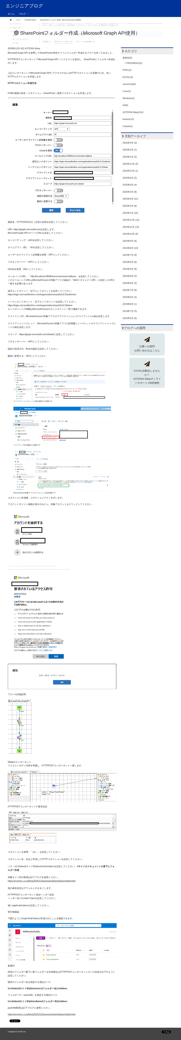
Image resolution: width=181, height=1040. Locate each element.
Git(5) (125, 105)
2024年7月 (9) (130, 255)
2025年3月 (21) (130, 199)
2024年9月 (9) (130, 241)
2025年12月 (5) (130, 164)
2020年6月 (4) (130, 297)
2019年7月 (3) (130, 311)
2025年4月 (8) (130, 192)
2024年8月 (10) (130, 248)
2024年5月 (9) (130, 269)
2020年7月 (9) (130, 290)
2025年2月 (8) (130, 206)
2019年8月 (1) (130, 304)
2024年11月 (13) (131, 227)
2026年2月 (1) (130, 150)
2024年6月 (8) (130, 262)
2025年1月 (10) (130, 213)
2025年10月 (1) (130, 171)
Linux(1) (127, 91)
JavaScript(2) (129, 84)
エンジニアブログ (24, 5)
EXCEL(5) (128, 77)
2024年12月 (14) (131, 220)
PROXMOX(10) (134, 63)
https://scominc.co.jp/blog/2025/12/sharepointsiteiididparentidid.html (42, 881)
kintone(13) (128, 119)
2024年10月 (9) (130, 234)
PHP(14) (127, 70)
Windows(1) (129, 98)
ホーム (11, 13)
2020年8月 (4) (130, 283)
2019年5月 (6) (130, 318)
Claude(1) (128, 126)
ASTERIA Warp (30, 20)
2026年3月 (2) (130, 143)
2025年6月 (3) (130, 178)
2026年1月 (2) (130, 157)
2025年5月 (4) (130, 185)
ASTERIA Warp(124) (133, 112)
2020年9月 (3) (130, 276)
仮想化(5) (127, 58)
